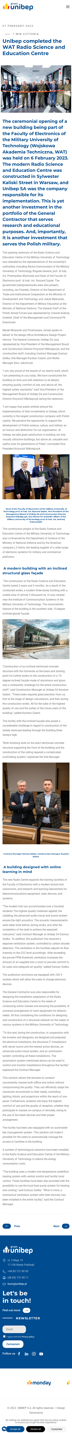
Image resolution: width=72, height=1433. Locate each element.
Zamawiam (13, 1344)
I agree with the (20, 1336)
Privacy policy (27, 1336)
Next (56, 1226)
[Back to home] (18, 6)
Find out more (11, 1310)
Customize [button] (56, 1429)
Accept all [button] (15, 1429)
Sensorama (36, 1412)
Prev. (17, 1226)
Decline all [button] (35, 1429)
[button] (67, 6)
